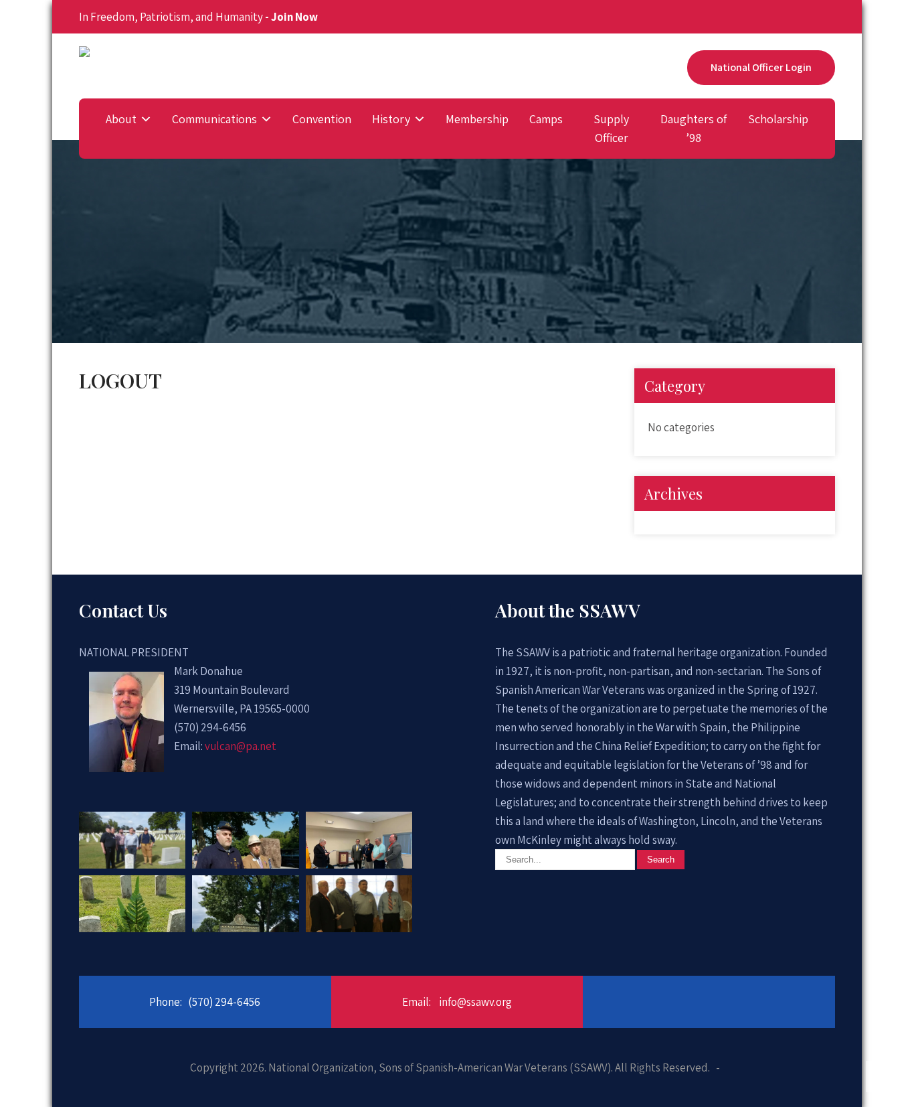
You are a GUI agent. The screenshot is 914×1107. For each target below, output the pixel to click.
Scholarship (778, 119)
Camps (546, 119)
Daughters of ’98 (693, 128)
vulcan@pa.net (240, 746)
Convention (321, 119)
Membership (477, 119)
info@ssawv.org (475, 1001)
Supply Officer (611, 128)
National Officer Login (761, 67)
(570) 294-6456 (224, 1001)
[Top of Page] (881, 1076)
